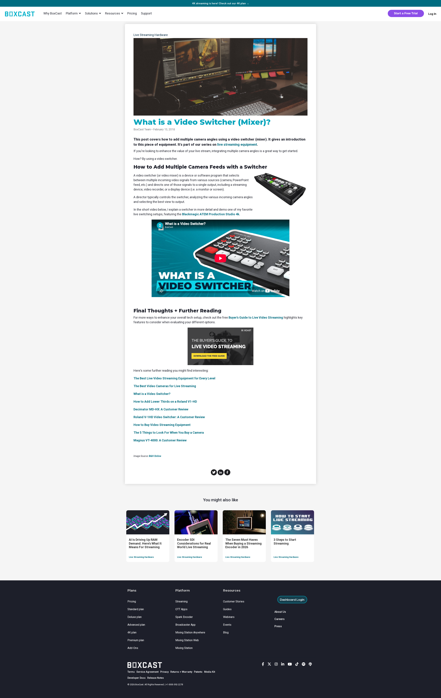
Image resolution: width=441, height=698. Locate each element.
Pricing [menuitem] (131, 601)
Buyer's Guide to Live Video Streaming (256, 317)
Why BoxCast (52, 13)
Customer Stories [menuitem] (233, 601)
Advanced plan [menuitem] (136, 624)
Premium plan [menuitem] (135, 640)
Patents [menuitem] (198, 671)
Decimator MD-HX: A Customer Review (161, 409)
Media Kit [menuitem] (209, 671)
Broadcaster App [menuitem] (185, 624)
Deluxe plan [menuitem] (134, 617)
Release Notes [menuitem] (155, 677)
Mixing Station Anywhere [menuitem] (190, 632)
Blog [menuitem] (226, 632)
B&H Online (155, 456)
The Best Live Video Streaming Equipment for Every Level (174, 378)
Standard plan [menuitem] (135, 609)
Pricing (132, 13)
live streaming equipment (237, 144)
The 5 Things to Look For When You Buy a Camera (169, 432)
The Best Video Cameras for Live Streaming (165, 386)
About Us (280, 611)
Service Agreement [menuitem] (147, 671)
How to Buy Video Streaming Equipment (162, 425)
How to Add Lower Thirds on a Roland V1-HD (165, 401)
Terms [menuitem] (131, 671)
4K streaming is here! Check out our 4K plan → (220, 3)
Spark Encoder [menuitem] (184, 617)
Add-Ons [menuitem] (132, 648)
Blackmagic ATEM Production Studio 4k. (211, 214)
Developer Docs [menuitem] (136, 677)
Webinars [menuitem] (228, 617)
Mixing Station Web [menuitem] (187, 640)
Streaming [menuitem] (181, 601)
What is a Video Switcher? (152, 394)
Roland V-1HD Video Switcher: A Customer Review (169, 417)
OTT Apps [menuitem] (181, 609)
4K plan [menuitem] (131, 632)
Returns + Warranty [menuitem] (181, 671)
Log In (432, 13)
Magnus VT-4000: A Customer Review (160, 440)
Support (146, 13)
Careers (279, 619)
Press (278, 626)
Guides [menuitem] (227, 609)
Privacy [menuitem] (164, 671)
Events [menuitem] (227, 624)
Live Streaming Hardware (151, 35)
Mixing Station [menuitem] (184, 648)
